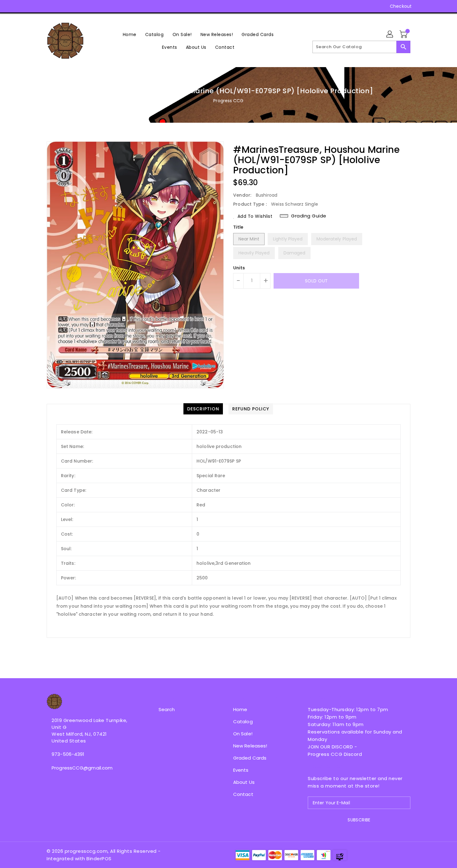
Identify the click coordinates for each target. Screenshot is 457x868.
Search (167, 709)
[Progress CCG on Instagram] (49, 6)
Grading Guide (308, 216)
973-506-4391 (68, 754)
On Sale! (242, 733)
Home (240, 709)
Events (241, 770)
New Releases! (250, 745)
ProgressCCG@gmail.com (82, 768)
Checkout (401, 6)
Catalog (243, 721)
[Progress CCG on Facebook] (38, 6)
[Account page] (390, 34)
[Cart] (404, 34)
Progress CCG (228, 101)
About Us (244, 782)
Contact (243, 794)
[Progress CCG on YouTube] (61, 6)
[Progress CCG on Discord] (73, 6)
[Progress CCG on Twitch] (85, 6)
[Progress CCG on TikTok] (97, 6)
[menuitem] (129, 34)
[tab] (203, 408)
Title (238, 227)
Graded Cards (249, 758)
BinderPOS (99, 858)
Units (239, 268)
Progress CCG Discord (335, 754)
